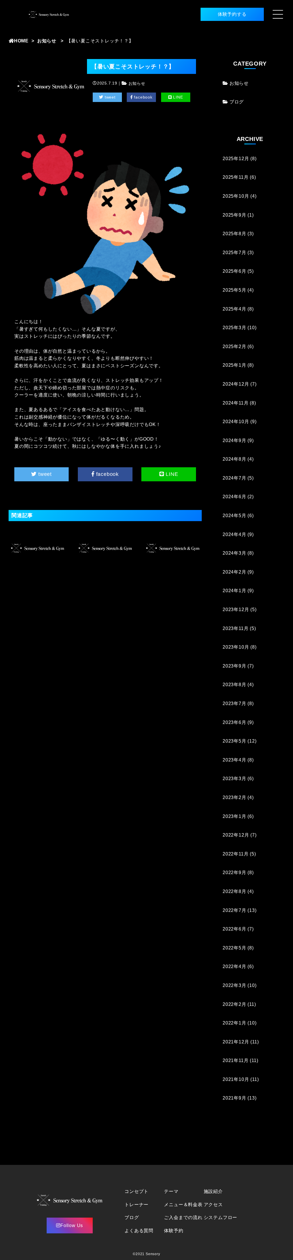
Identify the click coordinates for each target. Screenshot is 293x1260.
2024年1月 (234, 590)
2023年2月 (234, 797)
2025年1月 (234, 365)
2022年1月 (234, 1022)
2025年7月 (234, 252)
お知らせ (46, 40)
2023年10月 (236, 647)
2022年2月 (234, 1004)
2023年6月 (234, 722)
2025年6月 (234, 271)
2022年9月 (234, 872)
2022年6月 (234, 929)
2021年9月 (234, 1098)
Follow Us (71, 1225)
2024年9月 (234, 440)
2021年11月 (235, 1060)
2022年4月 (234, 966)
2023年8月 (234, 684)
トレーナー (136, 1204)
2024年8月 (234, 459)
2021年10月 (236, 1079)
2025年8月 (234, 233)
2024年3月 (234, 553)
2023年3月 (234, 778)
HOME (21, 40)
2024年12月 (236, 384)
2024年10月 (236, 421)
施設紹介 (213, 1191)
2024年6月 (234, 496)
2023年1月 (234, 816)
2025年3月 (234, 327)
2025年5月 (234, 290)
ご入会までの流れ (183, 1217)
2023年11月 (235, 628)
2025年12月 (236, 158)
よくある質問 (138, 1230)
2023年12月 (236, 609)
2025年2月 (234, 346)
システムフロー (220, 1217)
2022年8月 (234, 891)
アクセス (213, 1204)
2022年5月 (234, 947)
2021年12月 (236, 1041)
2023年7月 (234, 703)
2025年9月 (234, 215)
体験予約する (232, 14)
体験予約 (173, 1230)
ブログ (236, 101)
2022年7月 (234, 910)
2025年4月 (234, 309)
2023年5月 (234, 741)
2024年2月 (234, 572)
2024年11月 (235, 403)
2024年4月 (234, 534)
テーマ (171, 1191)
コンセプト (136, 1191)
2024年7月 (234, 478)
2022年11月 (235, 853)
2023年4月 (234, 759)
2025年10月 (236, 196)
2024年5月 (234, 515)
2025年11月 (235, 177)
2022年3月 (234, 985)
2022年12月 (236, 835)
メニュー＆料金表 (183, 1204)
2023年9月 (234, 666)
